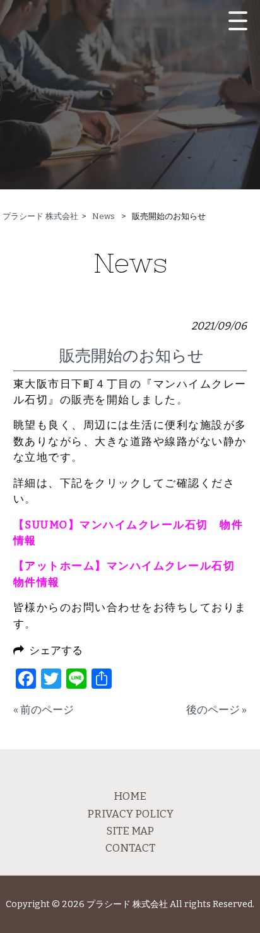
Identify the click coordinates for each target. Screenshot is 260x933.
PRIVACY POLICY (130, 813)
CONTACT (130, 847)
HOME (130, 796)
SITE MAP (130, 830)
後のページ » (216, 709)
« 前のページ (43, 709)
